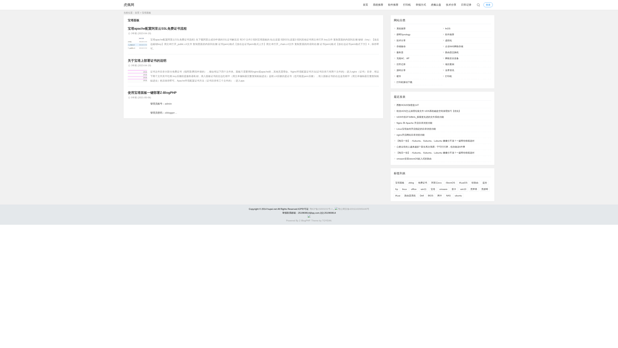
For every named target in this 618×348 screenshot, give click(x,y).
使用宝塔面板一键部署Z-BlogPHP (152, 92)
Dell (422, 195)
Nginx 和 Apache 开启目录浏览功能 (414, 123)
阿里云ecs (436, 182)
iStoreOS (450, 182)
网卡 (439, 195)
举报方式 (421, 4)
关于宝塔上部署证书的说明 (147, 60)
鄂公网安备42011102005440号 (353, 209)
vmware (443, 189)
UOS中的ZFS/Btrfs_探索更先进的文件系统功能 (420, 117)
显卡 (454, 189)
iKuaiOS (463, 182)
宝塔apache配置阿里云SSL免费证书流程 (157, 28)
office (414, 189)
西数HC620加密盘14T (408, 105)
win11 (423, 189)
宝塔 (433, 189)
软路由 (475, 182)
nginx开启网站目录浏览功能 (411, 135)
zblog (411, 182)
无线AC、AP (403, 58)
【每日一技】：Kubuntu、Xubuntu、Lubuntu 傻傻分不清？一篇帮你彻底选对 (435, 141)
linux (404, 189)
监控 (484, 182)
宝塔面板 (399, 182)
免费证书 (422, 182)
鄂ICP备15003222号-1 (321, 209)
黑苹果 (473, 189)
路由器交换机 (452, 52)
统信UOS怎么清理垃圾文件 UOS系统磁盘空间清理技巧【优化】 (429, 111)
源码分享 (401, 70)
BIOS (430, 195)
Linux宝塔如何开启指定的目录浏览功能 (416, 129)
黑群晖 (484, 189)
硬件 (399, 76)
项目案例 (449, 64)
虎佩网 (129, 5)
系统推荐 (378, 4)
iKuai (397, 195)
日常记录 (466, 4)
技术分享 (451, 4)
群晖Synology (403, 34)
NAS (448, 195)
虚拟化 (448, 40)
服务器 (400, 52)
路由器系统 (410, 195)
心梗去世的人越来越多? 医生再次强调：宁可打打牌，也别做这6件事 (431, 146)
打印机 (407, 4)
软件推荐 (393, 4)
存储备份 (401, 46)
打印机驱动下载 (404, 82)
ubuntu (458, 195)
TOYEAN (326, 220)
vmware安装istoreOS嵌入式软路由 (414, 158)
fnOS (447, 28)
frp (396, 189)
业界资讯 (449, 70)
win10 (463, 189)
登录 (488, 5)
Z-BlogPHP (304, 220)
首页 (365, 4)
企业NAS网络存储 (454, 46)
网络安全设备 (452, 58)
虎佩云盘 (436, 4)
